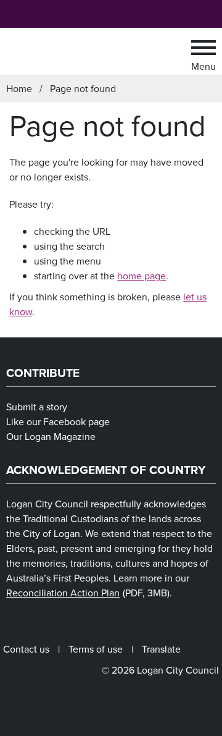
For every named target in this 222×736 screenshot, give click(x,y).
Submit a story (36, 406)
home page (141, 275)
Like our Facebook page (58, 421)
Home (19, 88)
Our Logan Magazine (51, 436)
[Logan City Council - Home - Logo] (94, 51)
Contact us (26, 649)
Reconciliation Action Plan (88, 592)
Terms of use (95, 649)
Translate (161, 649)
